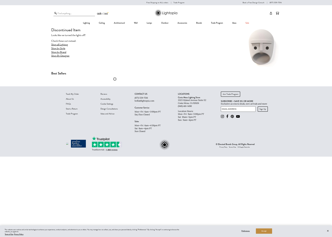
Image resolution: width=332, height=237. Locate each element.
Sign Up (263, 109)
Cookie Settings (107, 103)
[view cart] (277, 13)
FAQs (68, 103)
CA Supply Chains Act (244, 147)
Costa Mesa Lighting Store (189, 97)
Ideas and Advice (107, 113)
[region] (166, 231)
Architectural (119, 22)
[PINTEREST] (232, 116)
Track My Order (72, 94)
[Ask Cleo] (103, 13)
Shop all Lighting (59, 44)
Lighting (86, 22)
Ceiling (102, 22)
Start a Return (72, 108)
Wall (136, 22)
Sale (247, 22)
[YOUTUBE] (238, 116)
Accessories (182, 22)
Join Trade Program (230, 94)
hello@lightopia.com (144, 100)
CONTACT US (141, 94)
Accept (264, 231)
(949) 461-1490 (185, 106)
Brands (199, 22)
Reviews (104, 94)
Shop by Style (58, 48)
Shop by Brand (58, 52)
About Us (70, 98)
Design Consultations (109, 108)
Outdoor (164, 22)
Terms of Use (232, 147)
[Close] (328, 231)
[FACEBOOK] (227, 116)
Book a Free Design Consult (253, 2)
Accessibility (105, 98)
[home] (166, 16)
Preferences (245, 231)
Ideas (234, 22)
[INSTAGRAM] (222, 116)
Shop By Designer (60, 56)
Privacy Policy (223, 147)
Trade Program (179, 2)
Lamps (149, 22)
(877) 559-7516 (275, 2)
